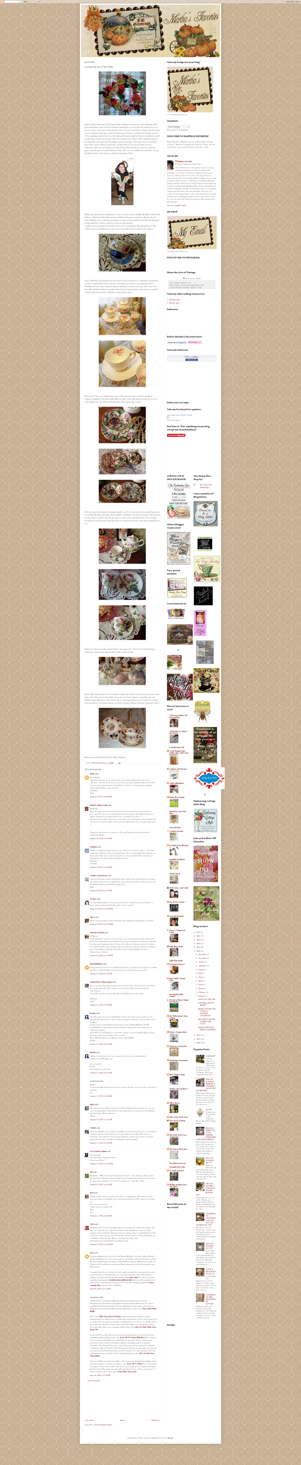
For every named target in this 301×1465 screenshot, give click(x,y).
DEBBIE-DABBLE (177, 859)
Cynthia (93, 1128)
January (202, 996)
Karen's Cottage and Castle (177, 931)
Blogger (170, 1437)
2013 (198, 947)
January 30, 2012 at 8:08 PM (101, 838)
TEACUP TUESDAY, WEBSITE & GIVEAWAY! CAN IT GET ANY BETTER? (206, 1085)
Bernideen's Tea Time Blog (177, 812)
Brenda (93, 1013)
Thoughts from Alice (177, 1167)
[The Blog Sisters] (206, 525)
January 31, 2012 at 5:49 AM (101, 1005)
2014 (198, 943)
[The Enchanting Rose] (178, 518)
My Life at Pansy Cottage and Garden (179, 1001)
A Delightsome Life (176, 747)
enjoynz (154, 1437)
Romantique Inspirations (178, 1060)
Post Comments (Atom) (103, 1424)
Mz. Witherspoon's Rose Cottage (178, 1017)
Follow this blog (191, 359)
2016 (198, 936)
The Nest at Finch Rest (178, 1149)
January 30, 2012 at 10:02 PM (101, 908)
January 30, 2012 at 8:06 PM (101, 796)
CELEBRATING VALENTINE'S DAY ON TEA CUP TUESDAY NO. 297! (206, 1219)
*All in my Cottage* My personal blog (178, 716)
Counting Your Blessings (179, 845)
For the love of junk (177, 902)
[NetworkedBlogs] (192, 357)
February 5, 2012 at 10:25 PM (101, 1244)
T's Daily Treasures (176, 1170)
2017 (198, 932)
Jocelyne (93, 899)
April (201, 984)
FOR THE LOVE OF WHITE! (206, 1004)
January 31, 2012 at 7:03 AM (101, 1096)
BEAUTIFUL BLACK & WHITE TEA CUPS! (206, 1021)
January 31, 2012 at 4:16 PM (101, 1184)
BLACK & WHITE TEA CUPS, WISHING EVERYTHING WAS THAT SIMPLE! (206, 1133)
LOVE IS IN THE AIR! (206, 999)
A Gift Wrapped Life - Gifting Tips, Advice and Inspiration (178, 753)
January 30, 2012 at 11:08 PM (101, 955)
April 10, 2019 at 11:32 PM (100, 1288)
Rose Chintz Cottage (177, 1074)
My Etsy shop (174, 303)
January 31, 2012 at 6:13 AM (101, 1072)
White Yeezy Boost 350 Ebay (110, 1316)
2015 (198, 939)
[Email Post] (119, 763)
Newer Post (89, 1420)
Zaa (91, 1172)
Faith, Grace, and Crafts (178, 887)
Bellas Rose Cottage (177, 797)
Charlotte (93, 847)
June (201, 977)
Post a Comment (94, 1380)
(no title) (209, 1109)
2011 (198, 1035)
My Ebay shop (174, 299)
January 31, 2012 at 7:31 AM (101, 1119)
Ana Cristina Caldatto (98, 1151)
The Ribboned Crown (177, 1163)
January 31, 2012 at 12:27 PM (101, 1163)
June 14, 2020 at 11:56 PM (100, 1375)
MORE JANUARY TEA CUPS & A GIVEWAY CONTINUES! (207, 1012)
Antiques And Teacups (98, 875)
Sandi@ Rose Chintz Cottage (101, 982)
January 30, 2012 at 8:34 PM (101, 867)
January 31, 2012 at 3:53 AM (101, 973)
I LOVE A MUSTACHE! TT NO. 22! (211, 1271)
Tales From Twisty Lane (178, 1117)
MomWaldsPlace (96, 964)
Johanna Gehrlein (97, 932)
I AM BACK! (210, 1056)
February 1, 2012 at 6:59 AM (101, 1215)
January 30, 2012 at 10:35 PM (101, 924)
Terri (92, 1192)
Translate (184, 130)
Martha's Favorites (185, 161)
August (201, 969)
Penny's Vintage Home (178, 1032)
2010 (198, 1039)
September (203, 965)
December (203, 954)
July (200, 973)
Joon (92, 1252)
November (203, 958)
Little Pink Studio (176, 960)
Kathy (92, 773)
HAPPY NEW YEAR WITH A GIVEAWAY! (207, 1028)
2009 (198, 1042)
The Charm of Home (177, 1120)
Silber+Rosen (174, 1103)
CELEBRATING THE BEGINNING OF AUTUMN (211, 1299)
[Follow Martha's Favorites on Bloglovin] (177, 343)
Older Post (155, 1420)
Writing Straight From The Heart (178, 1185)
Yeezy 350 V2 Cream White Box (132, 1337)
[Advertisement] (122, 1400)
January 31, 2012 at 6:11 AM (101, 1044)
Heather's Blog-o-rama (99, 805)
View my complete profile (176, 205)
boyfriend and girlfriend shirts (121, 1280)
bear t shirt (134, 1277)
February (202, 992)
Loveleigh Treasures (177, 964)
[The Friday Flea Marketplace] (205, 487)
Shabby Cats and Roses (178, 1088)
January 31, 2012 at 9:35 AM (101, 1143)
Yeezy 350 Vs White (134, 1363)
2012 (198, 951)
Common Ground (176, 831)
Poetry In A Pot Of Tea (178, 1046)
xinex (92, 917)
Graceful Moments (176, 916)
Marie (92, 1104)
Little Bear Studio (176, 946)
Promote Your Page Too (173, 420)
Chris (92, 1224)
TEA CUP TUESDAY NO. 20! (210, 1160)
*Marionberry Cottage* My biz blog (178, 732)
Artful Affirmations (176, 783)
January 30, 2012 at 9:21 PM (101, 890)
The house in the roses (178, 1135)
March (201, 988)
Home (122, 1420)
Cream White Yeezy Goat (126, 1371)
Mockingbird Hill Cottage (176, 995)
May (200, 980)
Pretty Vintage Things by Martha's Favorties (179, 415)
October (202, 962)
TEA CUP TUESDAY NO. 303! (210, 1245)
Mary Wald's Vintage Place (177, 979)
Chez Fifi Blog (175, 827)
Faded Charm (174, 873)
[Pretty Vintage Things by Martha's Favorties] (168, 417)
